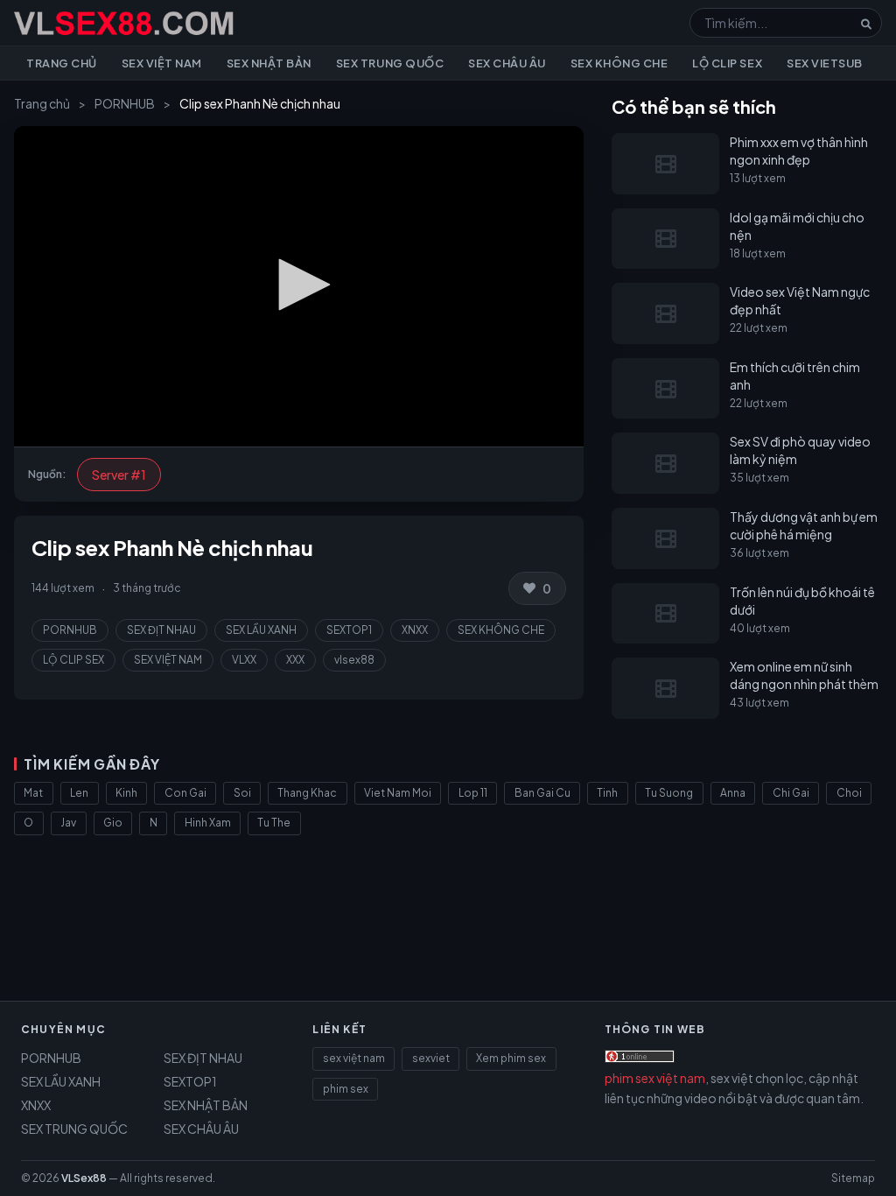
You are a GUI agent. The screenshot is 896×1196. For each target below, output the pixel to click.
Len (79, 792)
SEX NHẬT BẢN (206, 1105)
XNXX (415, 630)
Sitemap (853, 1178)
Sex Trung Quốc (390, 63)
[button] (298, 284)
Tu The (273, 822)
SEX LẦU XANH (261, 630)
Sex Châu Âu (507, 63)
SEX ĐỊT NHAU (161, 630)
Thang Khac (307, 792)
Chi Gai (791, 792)
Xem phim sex (511, 1058)
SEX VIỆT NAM (168, 659)
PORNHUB (124, 103)
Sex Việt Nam (162, 63)
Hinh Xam (208, 822)
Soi (242, 792)
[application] (299, 286)
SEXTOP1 (349, 630)
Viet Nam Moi (397, 792)
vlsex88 (354, 659)
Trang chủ (61, 63)
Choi (849, 792)
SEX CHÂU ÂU (201, 1128)
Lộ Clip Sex (727, 63)
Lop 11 (472, 792)
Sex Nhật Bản (269, 63)
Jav (68, 822)
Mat (33, 792)
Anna (733, 792)
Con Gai (185, 792)
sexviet (431, 1058)
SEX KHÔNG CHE (501, 630)
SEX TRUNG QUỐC (74, 1128)
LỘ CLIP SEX (73, 659)
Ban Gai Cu (542, 792)
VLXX (244, 659)
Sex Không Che (619, 63)
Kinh (126, 792)
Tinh (607, 792)
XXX (295, 659)
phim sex (345, 1088)
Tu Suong (669, 792)
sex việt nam (354, 1058)
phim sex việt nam (655, 1078)
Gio (112, 822)
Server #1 (119, 474)
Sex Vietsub (825, 63)
